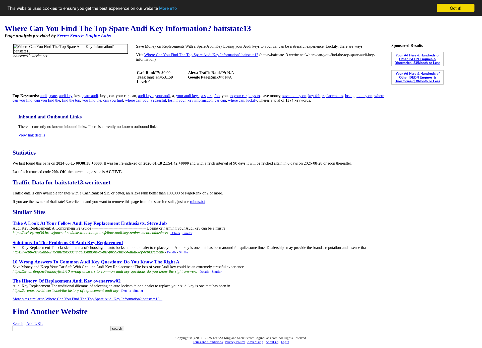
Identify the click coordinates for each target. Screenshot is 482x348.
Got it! (455, 8)
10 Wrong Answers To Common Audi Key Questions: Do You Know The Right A (96, 261)
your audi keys (187, 96)
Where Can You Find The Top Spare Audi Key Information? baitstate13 (201, 55)
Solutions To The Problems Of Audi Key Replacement (68, 242)
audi (43, 96)
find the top (71, 100)
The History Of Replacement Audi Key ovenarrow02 (67, 281)
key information (200, 100)
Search (18, 323)
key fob (314, 96)
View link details (31, 135)
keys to (254, 96)
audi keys (145, 96)
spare (53, 96)
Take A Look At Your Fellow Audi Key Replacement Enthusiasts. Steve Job (90, 223)
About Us (272, 342)
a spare (206, 96)
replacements (332, 96)
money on (364, 96)
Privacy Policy (235, 342)
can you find (113, 100)
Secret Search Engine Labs (84, 35)
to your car (238, 96)
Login (285, 342)
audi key (65, 96)
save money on (294, 96)
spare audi (90, 96)
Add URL (34, 323)
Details (175, 233)
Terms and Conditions (208, 342)
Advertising (255, 342)
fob (217, 96)
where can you (136, 100)
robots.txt (197, 201)
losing (349, 96)
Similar (187, 233)
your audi (162, 96)
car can (220, 100)
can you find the (47, 100)
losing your (177, 100)
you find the (91, 100)
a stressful (158, 100)
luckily (251, 100)
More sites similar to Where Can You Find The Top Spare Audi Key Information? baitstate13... (87, 299)
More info (168, 8)
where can (236, 100)
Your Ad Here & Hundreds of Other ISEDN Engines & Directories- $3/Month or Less (417, 59)
